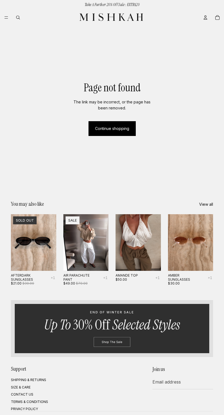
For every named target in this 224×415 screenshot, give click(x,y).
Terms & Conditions (29, 402)
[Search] (18, 17)
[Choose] (100, 262)
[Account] (205, 17)
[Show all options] (53, 278)
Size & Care (21, 387)
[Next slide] (50, 243)
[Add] (205, 262)
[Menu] (6, 17)
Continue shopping (112, 128)
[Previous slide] (17, 243)
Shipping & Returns (28, 380)
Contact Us (22, 394)
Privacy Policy (24, 409)
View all (206, 204)
